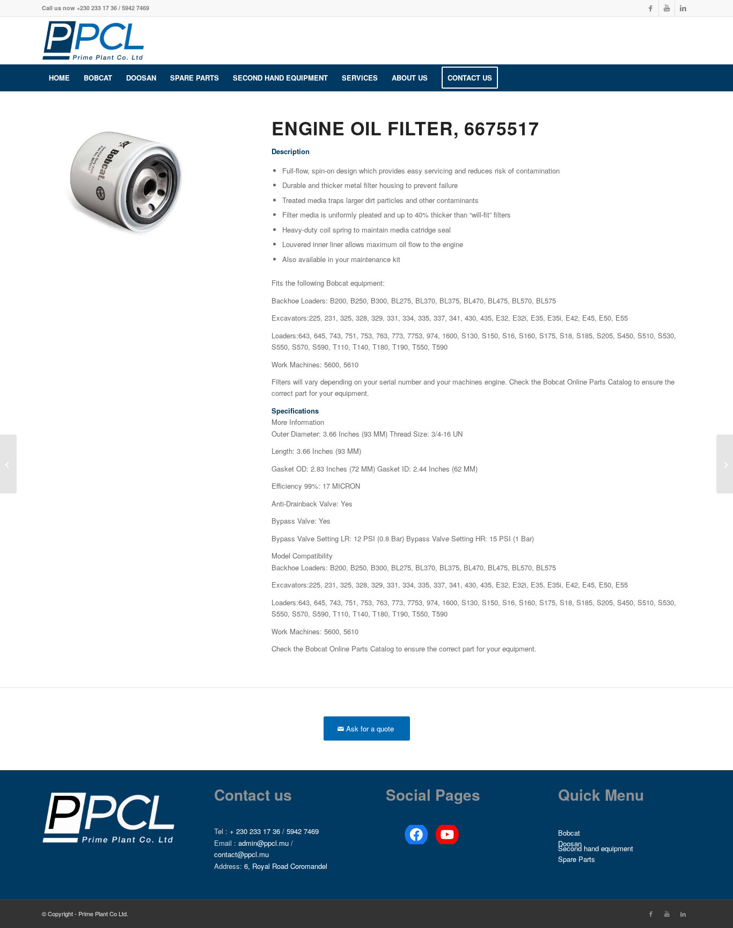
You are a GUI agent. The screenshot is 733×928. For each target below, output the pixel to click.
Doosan (570, 844)
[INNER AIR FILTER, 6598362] (724, 464)
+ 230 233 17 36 (255, 831)
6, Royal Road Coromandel (285, 866)
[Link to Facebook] (650, 8)
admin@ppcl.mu (263, 843)
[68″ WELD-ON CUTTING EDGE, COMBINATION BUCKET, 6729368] (8, 464)
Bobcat (569, 833)
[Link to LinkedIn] (683, 8)
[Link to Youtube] (667, 8)
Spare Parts (576, 859)
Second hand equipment (595, 848)
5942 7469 (303, 831)
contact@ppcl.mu (241, 854)
